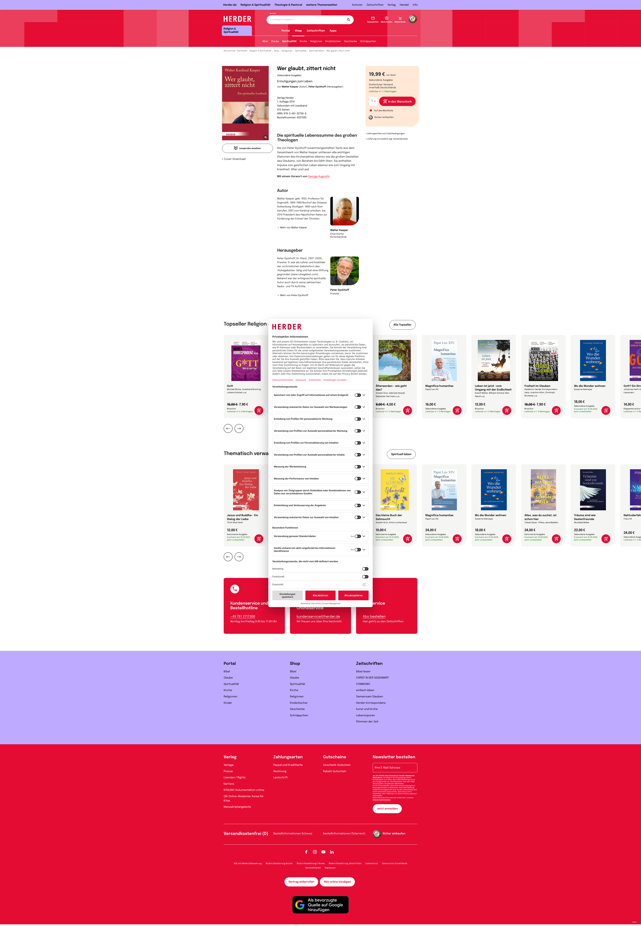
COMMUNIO (363, 684)
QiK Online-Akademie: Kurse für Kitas (244, 798)
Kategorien (287, 51)
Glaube (275, 41)
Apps (333, 30)
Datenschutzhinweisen (382, 800)
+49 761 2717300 (242, 616)
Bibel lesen (363, 671)
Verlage (229, 765)
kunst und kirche (367, 709)
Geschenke (350, 41)
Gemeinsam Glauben (369, 696)
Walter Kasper (290, 87)
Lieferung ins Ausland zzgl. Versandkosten (387, 139)
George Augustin (319, 176)
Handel (404, 5)
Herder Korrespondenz (371, 703)
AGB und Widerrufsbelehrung (248, 864)
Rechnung (280, 771)
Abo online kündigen (337, 881)
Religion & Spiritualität (255, 5)
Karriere (229, 783)
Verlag (392, 5)
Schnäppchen (368, 41)
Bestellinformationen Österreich (344, 833)
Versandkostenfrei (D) (246, 834)
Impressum (330, 868)
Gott (230, 386)
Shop (298, 30)
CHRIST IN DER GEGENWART (372, 677)
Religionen (316, 41)
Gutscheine (334, 757)
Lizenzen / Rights (235, 777)
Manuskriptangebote (237, 807)
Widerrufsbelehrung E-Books (311, 864)
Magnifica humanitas (439, 386)
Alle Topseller (402, 324)
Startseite (242, 51)
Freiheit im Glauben (537, 386)
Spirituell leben (316, 51)
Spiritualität (289, 41)
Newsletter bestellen (394, 757)
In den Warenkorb (400, 101)
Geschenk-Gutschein (337, 765)
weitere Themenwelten (321, 5)
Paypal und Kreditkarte (288, 765)
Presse (228, 771)
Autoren (357, 5)
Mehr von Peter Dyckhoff (294, 295)
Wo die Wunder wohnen (589, 386)
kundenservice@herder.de (318, 616)
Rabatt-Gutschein (334, 771)
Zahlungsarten (288, 757)
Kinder (228, 703)
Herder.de (230, 5)
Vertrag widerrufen (301, 881)
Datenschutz (371, 864)
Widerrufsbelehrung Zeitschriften (345, 864)
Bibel (265, 41)
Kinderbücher (333, 41)
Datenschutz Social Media (394, 864)
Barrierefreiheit (313, 868)
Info (415, 5)
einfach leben (365, 690)
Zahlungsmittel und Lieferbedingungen (386, 134)
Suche (273, 14)
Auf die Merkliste (383, 111)
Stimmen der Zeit (367, 721)
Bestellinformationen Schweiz (292, 833)
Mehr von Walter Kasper (293, 228)
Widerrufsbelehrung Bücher (279, 864)
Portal (286, 30)
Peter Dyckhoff (317, 87)
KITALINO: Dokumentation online (244, 790)
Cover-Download (235, 159)
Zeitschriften (374, 5)
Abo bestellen (374, 616)
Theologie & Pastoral (288, 5)
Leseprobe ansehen (250, 149)
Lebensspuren (365, 715)
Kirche (303, 41)
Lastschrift (280, 777)
